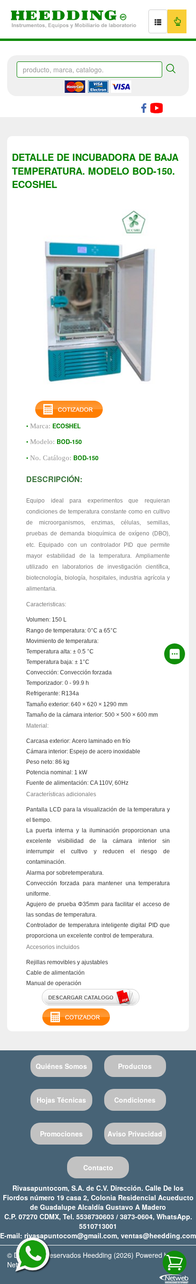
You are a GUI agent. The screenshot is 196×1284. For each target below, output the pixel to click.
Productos (135, 1066)
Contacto (98, 1167)
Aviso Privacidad (135, 1133)
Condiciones (135, 1100)
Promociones (61, 1133)
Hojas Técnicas (61, 1100)
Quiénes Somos (61, 1066)
